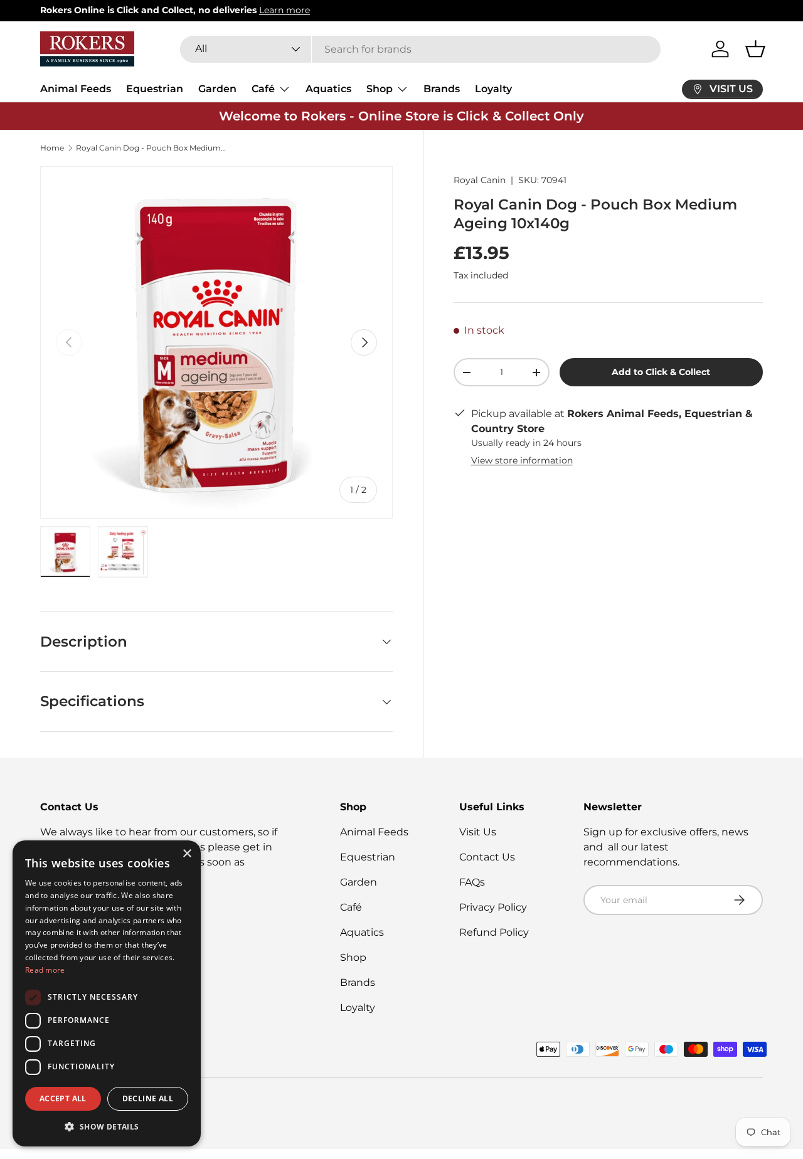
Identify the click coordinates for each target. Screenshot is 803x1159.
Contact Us (487, 857)
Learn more (284, 10)
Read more (45, 970)
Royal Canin (480, 180)
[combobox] (420, 49)
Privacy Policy (493, 907)
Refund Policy (494, 932)
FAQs (472, 882)
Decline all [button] (147, 1098)
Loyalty (493, 89)
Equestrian (154, 89)
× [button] (186, 854)
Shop (379, 89)
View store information (522, 460)
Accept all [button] (63, 1098)
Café (263, 89)
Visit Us (477, 832)
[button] (755, 49)
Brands (441, 89)
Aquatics (328, 89)
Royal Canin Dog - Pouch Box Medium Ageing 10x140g (151, 148)
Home (52, 148)
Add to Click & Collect (661, 372)
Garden (217, 89)
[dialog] (107, 993)
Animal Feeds (75, 89)
